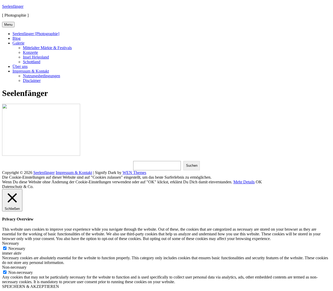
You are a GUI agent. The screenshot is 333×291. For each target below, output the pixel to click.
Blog (16, 38)
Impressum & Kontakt (30, 71)
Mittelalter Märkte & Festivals (47, 48)
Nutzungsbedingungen (41, 76)
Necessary (16, 248)
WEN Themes (134, 172)
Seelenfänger (12, 6)
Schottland (31, 62)
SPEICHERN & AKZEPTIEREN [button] (30, 286)
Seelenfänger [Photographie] (35, 33)
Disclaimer (32, 80)
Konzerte (30, 52)
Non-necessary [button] (14, 267)
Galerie (18, 43)
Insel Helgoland (36, 57)
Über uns (20, 66)
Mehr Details (244, 182)
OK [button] (259, 182)
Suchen (191, 165)
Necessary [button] (10, 243)
